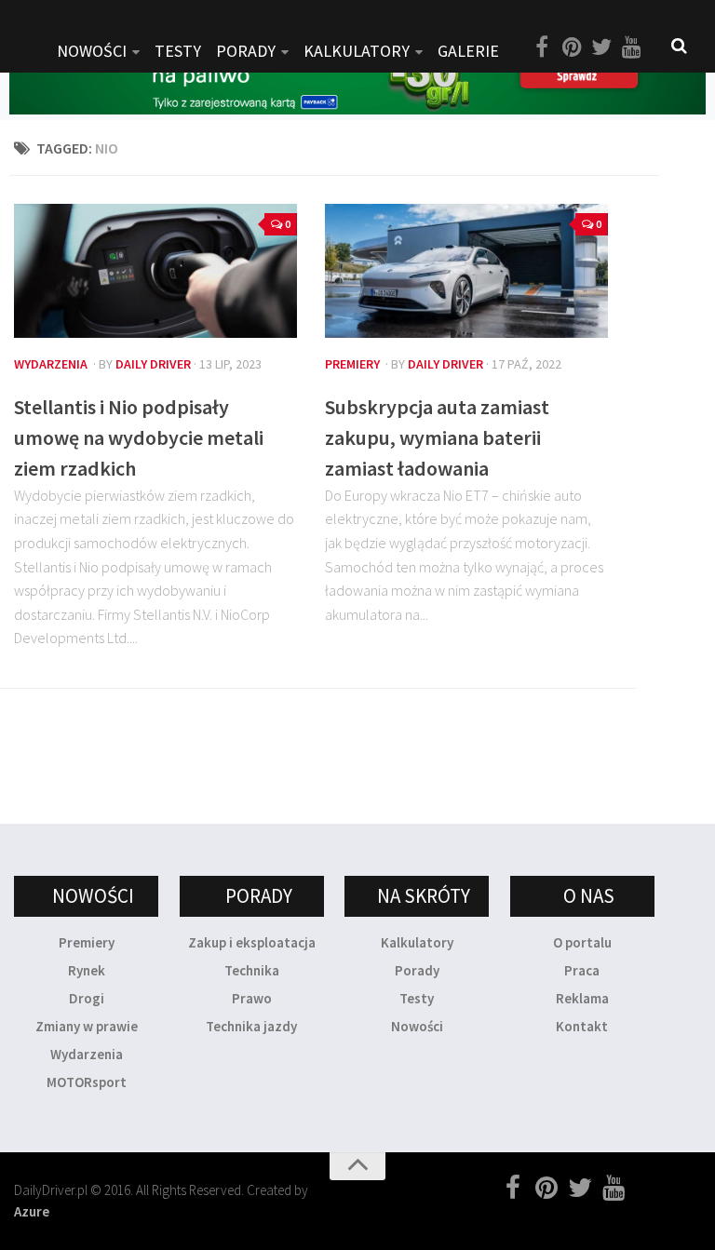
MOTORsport (87, 1082)
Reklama (582, 998)
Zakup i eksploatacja (252, 942)
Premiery (352, 364)
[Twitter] (601, 47)
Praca (582, 970)
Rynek (86, 970)
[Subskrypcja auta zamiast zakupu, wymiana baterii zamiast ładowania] (466, 271)
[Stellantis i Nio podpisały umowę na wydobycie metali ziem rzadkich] (155, 271)
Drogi (86, 998)
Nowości (417, 1026)
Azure (31, 1211)
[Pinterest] (571, 47)
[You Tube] (631, 47)
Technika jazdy (251, 1026)
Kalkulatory (357, 50)
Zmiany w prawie (86, 1026)
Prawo (252, 998)
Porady (417, 970)
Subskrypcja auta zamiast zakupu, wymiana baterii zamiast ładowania (437, 437)
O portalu (582, 942)
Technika (251, 970)
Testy (416, 998)
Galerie (468, 50)
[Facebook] (542, 47)
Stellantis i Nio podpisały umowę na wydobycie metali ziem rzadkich (138, 437)
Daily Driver (153, 364)
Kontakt (582, 1026)
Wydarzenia (51, 364)
